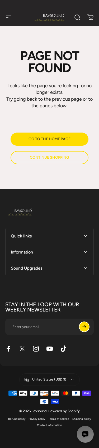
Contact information (49, 425)
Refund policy (16, 418)
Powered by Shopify (64, 411)
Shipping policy (81, 418)
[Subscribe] (84, 327)
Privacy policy (37, 418)
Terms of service (58, 418)
